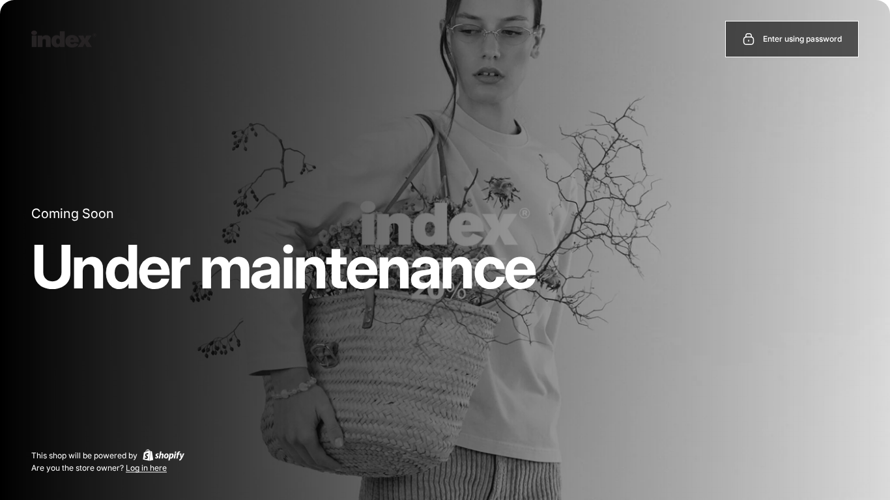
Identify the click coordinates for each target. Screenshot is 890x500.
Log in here (146, 468)
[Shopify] (163, 455)
